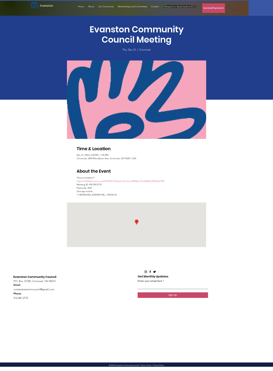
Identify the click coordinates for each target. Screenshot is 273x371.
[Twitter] (154, 271)
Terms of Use (146, 365)
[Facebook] (150, 271)
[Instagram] (145, 271)
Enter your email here (150, 281)
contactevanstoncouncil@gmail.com (34, 289)
